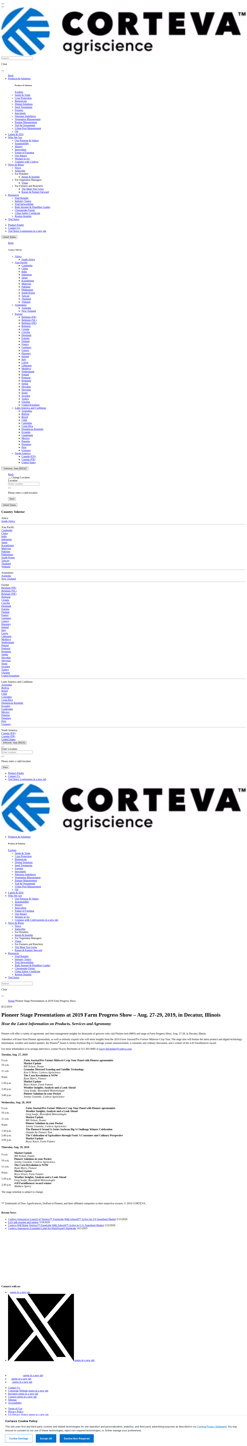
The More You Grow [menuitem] (33, 189)
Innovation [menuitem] (20, 149)
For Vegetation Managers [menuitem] (28, 179)
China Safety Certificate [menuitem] (27, 213)
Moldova (26, 368)
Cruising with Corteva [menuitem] (26, 161)
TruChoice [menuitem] (13, 219)
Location (12, 480)
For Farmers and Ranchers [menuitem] (29, 185)
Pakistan (26, 286)
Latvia (25, 362)
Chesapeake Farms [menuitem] (25, 210)
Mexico (26, 438)
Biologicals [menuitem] (21, 101)
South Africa (28, 259)
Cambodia (27, 265)
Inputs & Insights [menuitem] (31, 176)
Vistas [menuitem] (25, 182)
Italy (24, 359)
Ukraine (26, 401)
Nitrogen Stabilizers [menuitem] (25, 116)
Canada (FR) (28, 459)
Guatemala (27, 435)
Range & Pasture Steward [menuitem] (35, 192)
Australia (26, 308)
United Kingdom (30, 404)
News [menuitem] (18, 167)
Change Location (20, 477)
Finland (26, 341)
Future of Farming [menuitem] (24, 152)
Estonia (25, 338)
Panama (26, 441)
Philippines (27, 289)
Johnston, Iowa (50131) (14, 742)
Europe (19, 314)
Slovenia (26, 389)
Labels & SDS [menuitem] (16, 134)
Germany (26, 347)
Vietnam (26, 301)
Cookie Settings (18, 1438)
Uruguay (26, 450)
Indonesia (27, 274)
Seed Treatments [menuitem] (23, 107)
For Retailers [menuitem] (21, 173)
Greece (25, 350)
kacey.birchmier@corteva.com (115, 1048)
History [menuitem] (19, 146)
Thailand (26, 298)
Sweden (26, 395)
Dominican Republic (33, 429)
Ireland (25, 356)
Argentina (27, 411)
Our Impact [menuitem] (21, 155)
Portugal (26, 377)
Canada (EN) (29, 456)
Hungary (26, 353)
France (25, 344)
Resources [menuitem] (13, 195)
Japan (25, 277)
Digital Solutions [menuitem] (24, 104)
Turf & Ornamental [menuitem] (25, 125)
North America (23, 453)
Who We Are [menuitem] (15, 137)
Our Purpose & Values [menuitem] (27, 140)
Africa (18, 256)
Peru (24, 447)
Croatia (25, 329)
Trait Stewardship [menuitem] (24, 204)
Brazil (25, 417)
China (25, 268)
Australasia (21, 304)
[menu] (2, 3)
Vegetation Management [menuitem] (27, 119)
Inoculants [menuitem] (20, 113)
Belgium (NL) (29, 320)
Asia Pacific (21, 262)
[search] (2, 70)
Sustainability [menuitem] (22, 143)
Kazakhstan (28, 280)
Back (11, 75)
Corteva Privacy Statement (212, 1426)
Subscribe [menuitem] (20, 170)
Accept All (46, 1438)
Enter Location (9, 748)
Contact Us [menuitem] (14, 228)
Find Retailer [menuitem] (22, 198)
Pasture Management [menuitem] (26, 122)
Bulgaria (26, 326)
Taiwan (25, 295)
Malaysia (26, 283)
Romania (26, 380)
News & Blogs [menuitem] (16, 164)
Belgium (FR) (29, 317)
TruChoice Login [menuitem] (27, 231)
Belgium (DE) (29, 323)
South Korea (28, 292)
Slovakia (26, 386)
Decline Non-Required (77, 1438)
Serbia (25, 383)
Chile (24, 420)
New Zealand (29, 311)
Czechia (26, 332)
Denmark (26, 335)
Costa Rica (27, 426)
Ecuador (26, 432)
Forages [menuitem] (19, 110)
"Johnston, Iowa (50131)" (15, 468)
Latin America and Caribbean (30, 407)
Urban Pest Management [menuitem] (28, 128)
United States (9, 237)
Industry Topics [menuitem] (23, 201)
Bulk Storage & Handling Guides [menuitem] (32, 207)
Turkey (25, 398)
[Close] (9, 478)
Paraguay (26, 444)
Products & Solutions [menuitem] (19, 78)
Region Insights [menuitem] (23, 216)
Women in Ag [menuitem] (22, 158)
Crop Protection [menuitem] (23, 98)
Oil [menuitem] (16, 131)
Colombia (27, 423)
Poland (25, 374)
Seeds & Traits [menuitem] (22, 95)
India (24, 271)
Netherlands (28, 371)
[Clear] (9, 487)
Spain (25, 392)
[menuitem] (19, 92)
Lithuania (27, 365)
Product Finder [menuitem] (16, 225)
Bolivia (25, 414)
